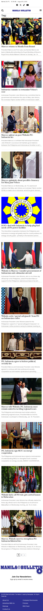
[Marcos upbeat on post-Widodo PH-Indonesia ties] (21, 119)
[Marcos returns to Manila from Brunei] (21, 31)
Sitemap (5, 606)
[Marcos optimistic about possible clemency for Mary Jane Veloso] (21, 165)
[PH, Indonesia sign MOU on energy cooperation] (21, 435)
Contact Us (6, 609)
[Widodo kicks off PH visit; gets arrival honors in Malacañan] (21, 479)
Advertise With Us (9, 603)
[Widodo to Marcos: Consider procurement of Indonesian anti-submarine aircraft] (21, 255)
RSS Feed (26, 606)
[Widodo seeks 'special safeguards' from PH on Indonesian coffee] (21, 300)
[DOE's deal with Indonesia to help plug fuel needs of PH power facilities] (21, 210)
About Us (6, 600)
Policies (25, 603)
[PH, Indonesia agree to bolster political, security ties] (21, 346)
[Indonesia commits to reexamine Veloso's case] (21, 74)
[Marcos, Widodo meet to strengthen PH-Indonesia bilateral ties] (21, 523)
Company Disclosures (30, 600)
